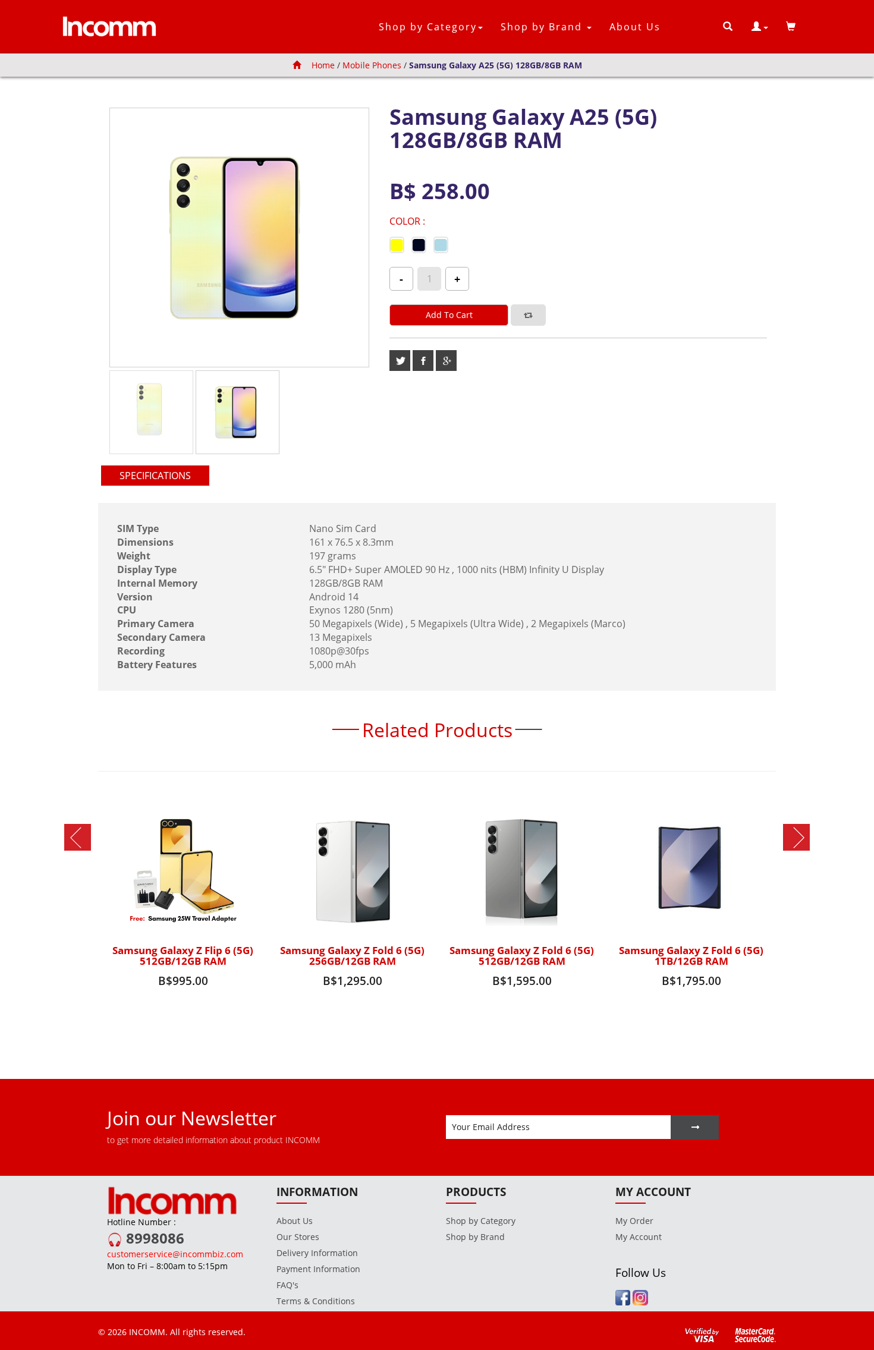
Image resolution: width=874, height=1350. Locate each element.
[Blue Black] (418, 247)
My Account (638, 1236)
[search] (728, 27)
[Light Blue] (440, 247)
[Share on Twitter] (399, 360)
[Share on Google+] (446, 360)
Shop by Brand (475, 1236)
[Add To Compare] (528, 315)
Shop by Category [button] (428, 26)
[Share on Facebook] (423, 360)
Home (322, 65)
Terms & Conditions (315, 1301)
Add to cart (449, 314)
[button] (760, 27)
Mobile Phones (371, 65)
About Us (635, 26)
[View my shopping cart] (791, 27)
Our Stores (297, 1236)
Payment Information (318, 1269)
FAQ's (287, 1285)
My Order (634, 1220)
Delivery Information (317, 1252)
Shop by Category (480, 1220)
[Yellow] (396, 247)
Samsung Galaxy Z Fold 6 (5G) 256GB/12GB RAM (352, 955)
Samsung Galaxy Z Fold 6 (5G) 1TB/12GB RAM (691, 955)
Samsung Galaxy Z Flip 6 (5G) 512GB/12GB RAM (182, 955)
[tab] (155, 475)
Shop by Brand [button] (543, 26)
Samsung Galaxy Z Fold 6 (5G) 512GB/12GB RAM (521, 955)
